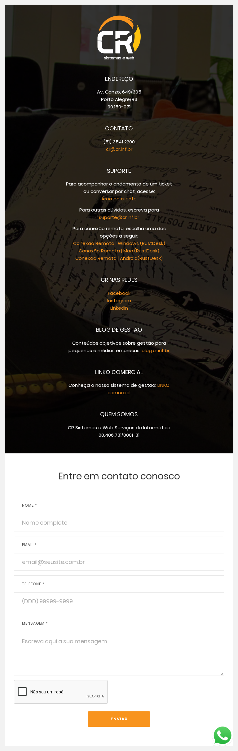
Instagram (119, 300)
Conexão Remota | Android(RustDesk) (119, 258)
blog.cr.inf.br (156, 350)
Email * (29, 544)
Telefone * (33, 584)
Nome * (29, 505)
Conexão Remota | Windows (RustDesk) (119, 243)
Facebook (119, 293)
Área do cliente (119, 198)
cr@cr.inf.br (119, 149)
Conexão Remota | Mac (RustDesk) (119, 250)
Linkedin (119, 308)
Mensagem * (35, 623)
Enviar (119, 719)
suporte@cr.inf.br (119, 217)
